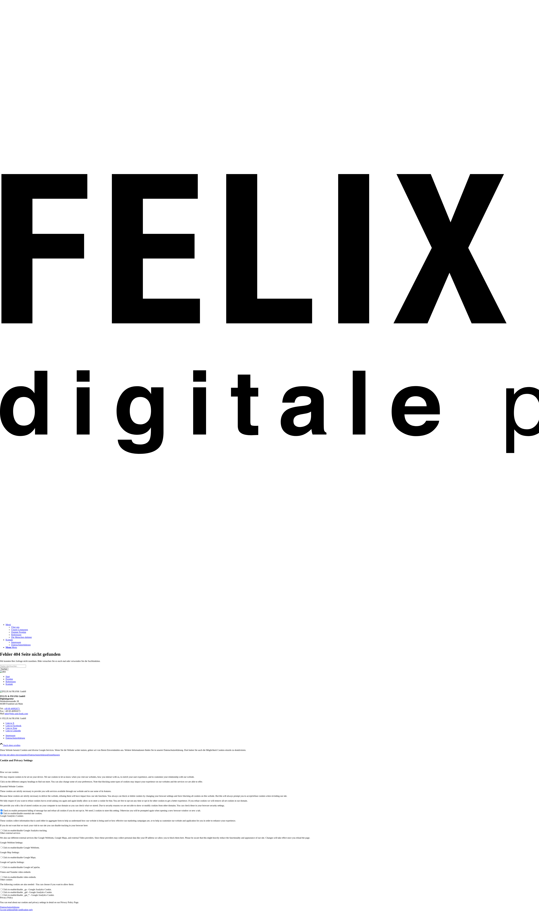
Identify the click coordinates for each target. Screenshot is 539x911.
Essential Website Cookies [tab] (11, 786)
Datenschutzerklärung (38, 755)
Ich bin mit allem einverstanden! (14, 755)
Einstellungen (54, 755)
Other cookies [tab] (6, 879)
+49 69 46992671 (12, 708)
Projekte (9, 679)
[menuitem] (272, 631)
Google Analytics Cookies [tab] (11, 816)
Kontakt (9, 684)
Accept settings (6, 909)
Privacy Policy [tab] (6, 897)
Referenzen (11, 681)
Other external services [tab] (10, 833)
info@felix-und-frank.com (16, 713)
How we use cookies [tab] (9, 772)
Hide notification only (23, 909)
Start (8, 676)
